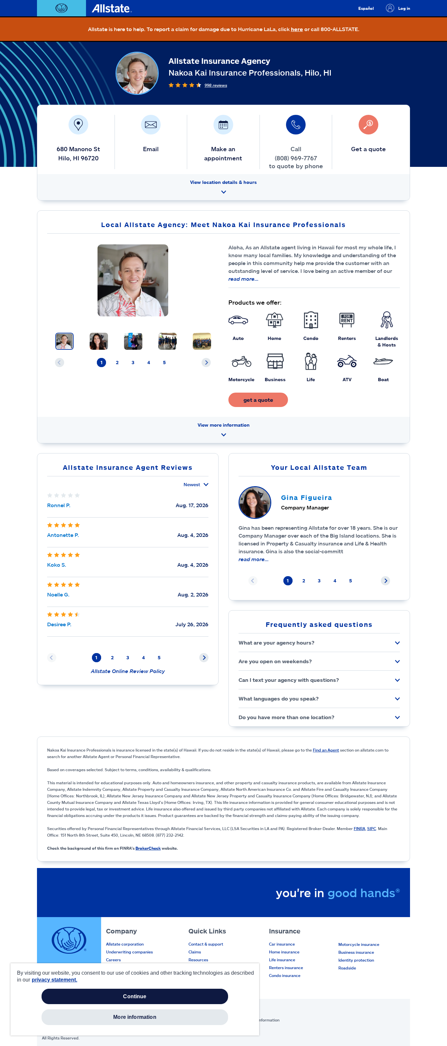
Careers (113, 959)
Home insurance (284, 951)
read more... (243, 278)
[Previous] (59, 362)
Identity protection (356, 960)
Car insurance (282, 944)
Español (366, 8)
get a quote (258, 400)
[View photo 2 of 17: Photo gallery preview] (99, 341)
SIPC (371, 828)
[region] (134, 999)
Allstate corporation (125, 944)
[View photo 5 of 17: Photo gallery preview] (202, 341)
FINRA (359, 828)
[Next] (206, 362)
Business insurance (356, 952)
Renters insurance (286, 967)
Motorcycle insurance (358, 944)
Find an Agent (326, 750)
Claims (194, 951)
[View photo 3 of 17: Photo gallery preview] (133, 341)
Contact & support (205, 944)
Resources (198, 959)
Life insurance (282, 959)
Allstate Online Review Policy (128, 671)
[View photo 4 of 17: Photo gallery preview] (167, 341)
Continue (134, 996)
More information (134, 1017)
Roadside (347, 968)
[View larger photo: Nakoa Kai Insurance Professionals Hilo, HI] (133, 280)
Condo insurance (284, 975)
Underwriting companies (129, 951)
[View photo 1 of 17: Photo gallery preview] (64, 341)
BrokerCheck (148, 848)
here (297, 29)
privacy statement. (54, 980)
